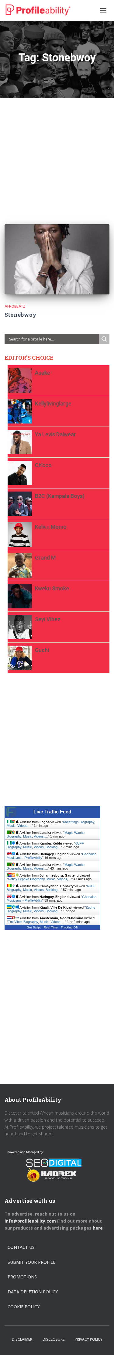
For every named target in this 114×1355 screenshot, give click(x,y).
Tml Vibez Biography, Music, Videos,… (36, 922)
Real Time (51, 927)
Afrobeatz (15, 306)
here (98, 1228)
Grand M (45, 557)
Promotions (22, 1277)
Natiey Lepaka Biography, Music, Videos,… (39, 879)
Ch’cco (43, 465)
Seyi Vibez (47, 619)
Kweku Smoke (52, 588)
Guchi (42, 650)
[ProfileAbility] (38, 10)
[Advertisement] (57, 155)
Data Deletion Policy (33, 1292)
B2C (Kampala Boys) (60, 496)
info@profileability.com (30, 1221)
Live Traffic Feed (52, 811)
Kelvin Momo (51, 527)
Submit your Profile (31, 1262)
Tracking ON (69, 927)
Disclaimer (22, 1339)
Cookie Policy (24, 1307)
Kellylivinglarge (53, 403)
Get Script (34, 927)
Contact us (21, 1247)
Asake (42, 372)
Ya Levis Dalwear (55, 434)
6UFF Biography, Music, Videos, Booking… (45, 845)
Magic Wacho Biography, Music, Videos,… (46, 834)
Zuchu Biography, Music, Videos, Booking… (51, 909)
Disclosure (53, 1339)
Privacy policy (88, 1339)
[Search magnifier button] (104, 339)
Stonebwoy (20, 314)
